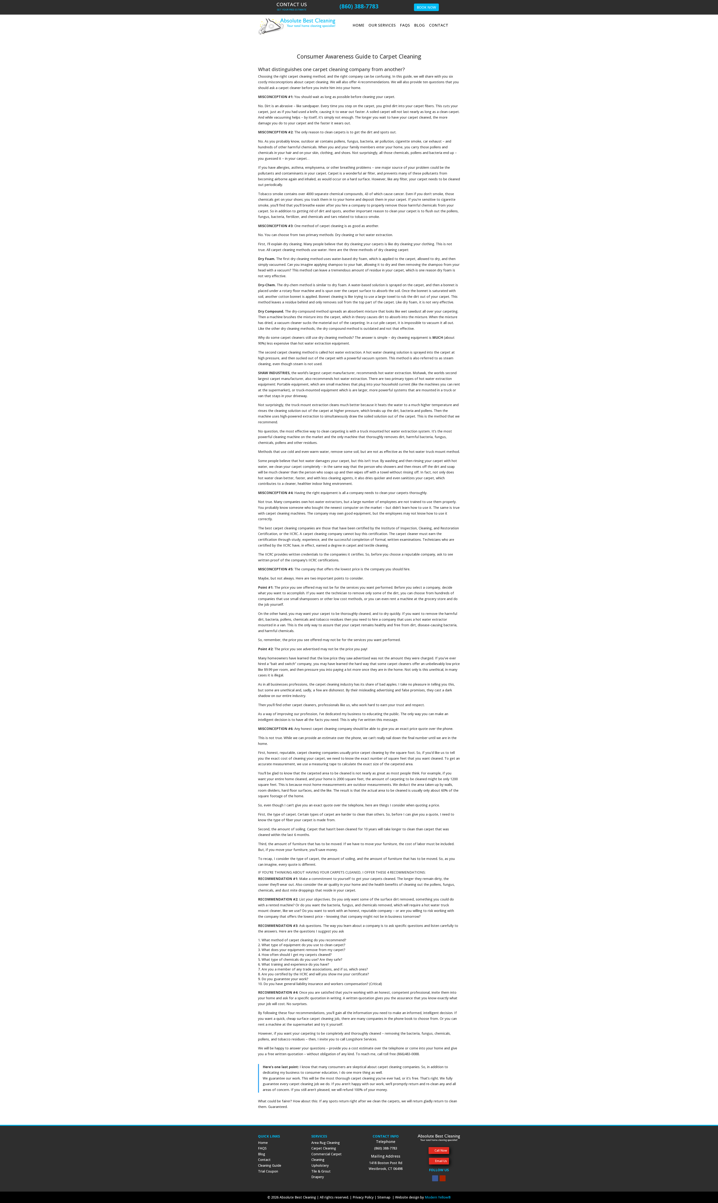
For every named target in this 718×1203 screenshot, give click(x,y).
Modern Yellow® (438, 1197)
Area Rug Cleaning (325, 1142)
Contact (438, 26)
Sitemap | (386, 1197)
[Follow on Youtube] (443, 1178)
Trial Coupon (268, 1171)
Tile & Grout (321, 1171)
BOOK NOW (426, 7)
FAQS (262, 1148)
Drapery (317, 1177)
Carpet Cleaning (323, 1148)
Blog (419, 26)
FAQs (405, 26)
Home (358, 26)
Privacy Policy (363, 1197)
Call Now (441, 1150)
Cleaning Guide (269, 1165)
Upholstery (320, 1165)
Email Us (441, 1161)
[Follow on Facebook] (435, 1178)
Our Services (382, 26)
